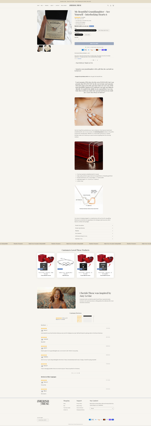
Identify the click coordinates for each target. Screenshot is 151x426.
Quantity (76, 37)
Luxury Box (87, 34)
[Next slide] (97, 60)
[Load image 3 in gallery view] (47, 48)
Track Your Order (66, 407)
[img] (44, 328)
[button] (108, 5)
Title (76, 28)
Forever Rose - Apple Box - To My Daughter (105, 273)
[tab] (93, 60)
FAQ (64, 405)
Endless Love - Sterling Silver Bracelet (65, 273)
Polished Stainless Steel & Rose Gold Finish (85, 30)
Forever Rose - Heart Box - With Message (46, 273)
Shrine (81, 424)
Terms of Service (80, 407)
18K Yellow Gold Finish (103, 30)
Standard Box (79, 34)
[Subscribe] (112, 408)
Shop (64, 403)
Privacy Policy (79, 403)
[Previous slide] (91, 60)
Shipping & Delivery (80, 409)
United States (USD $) (42, 420)
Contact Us (65, 409)
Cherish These (73, 424)
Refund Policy (79, 405)
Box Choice (77, 32)
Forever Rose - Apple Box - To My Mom (85, 273)
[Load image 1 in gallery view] (40, 48)
